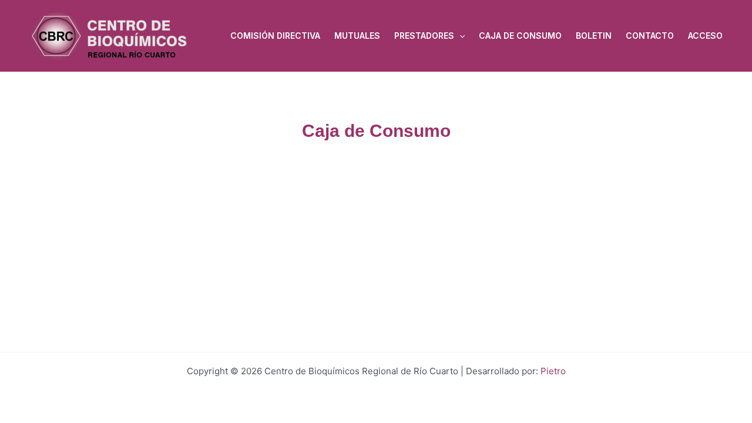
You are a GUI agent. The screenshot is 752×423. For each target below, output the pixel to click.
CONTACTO (650, 36)
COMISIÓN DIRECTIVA (275, 36)
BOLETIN (594, 36)
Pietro (553, 371)
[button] (459, 36)
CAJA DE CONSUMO (520, 36)
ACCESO (705, 36)
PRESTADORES (424, 36)
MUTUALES (357, 36)
